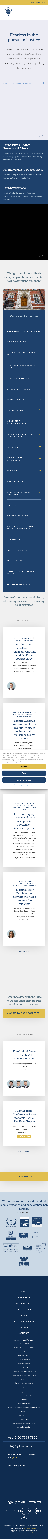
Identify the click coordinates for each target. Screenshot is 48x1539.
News (24, 1315)
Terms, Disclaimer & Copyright (35, 1525)
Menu (42, 12)
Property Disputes (17, 550)
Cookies (19, 785)
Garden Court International (15, 459)
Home (24, 1285)
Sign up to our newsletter (24, 1013)
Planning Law (14, 539)
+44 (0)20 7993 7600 (36, 12)
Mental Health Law (17, 516)
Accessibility (7, 1525)
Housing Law (14, 471)
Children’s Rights (24, 1344)
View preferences (24, 780)
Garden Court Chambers (8, 12)
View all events (24, 1151)
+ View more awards (24, 1212)
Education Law (15, 410)
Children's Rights (16, 342)
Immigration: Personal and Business (19, 493)
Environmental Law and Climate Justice (20, 435)
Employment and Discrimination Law (17, 422)
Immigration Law (16, 481)
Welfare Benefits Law (19, 584)
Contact (24, 1333)
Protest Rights (15, 561)
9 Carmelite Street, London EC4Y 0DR (23, 1456)
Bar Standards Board (29, 1528)
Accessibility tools (37, 2)
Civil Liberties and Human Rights (21, 353)
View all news (24, 951)
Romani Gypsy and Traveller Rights (22, 572)
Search (30, 12)
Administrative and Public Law (24, 331)
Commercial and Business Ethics (21, 366)
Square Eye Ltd (31, 1532)
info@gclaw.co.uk (20, 1446)
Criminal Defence (16, 400)
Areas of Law (24, 1309)
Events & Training (24, 1321)
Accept (24, 766)
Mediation (12, 505)
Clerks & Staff (24, 1303)
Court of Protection (18, 389)
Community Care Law (18, 378)
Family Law (12, 447)
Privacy (27, 785)
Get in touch (24, 1177)
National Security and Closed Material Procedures (23, 527)
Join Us (24, 1327)
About (24, 1291)
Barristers (24, 1297)
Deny (24, 773)
